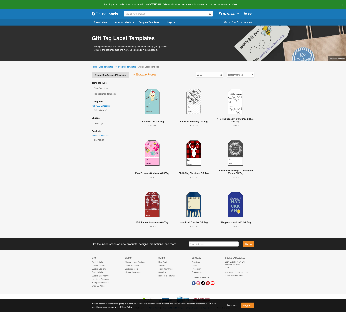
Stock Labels (97, 272)
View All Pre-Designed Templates (110, 75)
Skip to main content (10, 2)
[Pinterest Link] (208, 282)
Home (94, 66)
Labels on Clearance (100, 279)
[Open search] (210, 13)
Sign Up (248, 244)
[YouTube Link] (212, 282)
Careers (195, 265)
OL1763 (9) (99, 140)
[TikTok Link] (203, 282)
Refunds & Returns (166, 275)
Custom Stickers (99, 268)
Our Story (196, 262)
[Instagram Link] (198, 282)
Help (169, 22)
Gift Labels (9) (100, 110)
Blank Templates (101, 88)
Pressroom (196, 268)
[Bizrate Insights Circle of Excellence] (188, 296)
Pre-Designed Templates (125, 66)
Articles (161, 265)
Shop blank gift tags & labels (143, 49)
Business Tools (131, 268)
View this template (337, 58)
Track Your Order (165, 268)
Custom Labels (123, 22)
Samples (162, 272)
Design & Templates (149, 22)
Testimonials (197, 272)
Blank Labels (100, 22)
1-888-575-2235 (247, 22)
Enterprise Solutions (100, 282)
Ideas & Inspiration (133, 272)
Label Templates (106, 66)
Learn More (232, 305)
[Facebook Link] (194, 282)
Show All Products (101, 135)
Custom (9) (99, 123)
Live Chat (232, 22)
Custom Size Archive (100, 275)
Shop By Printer (98, 285)
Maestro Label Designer (135, 262)
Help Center (163, 262)
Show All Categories (101, 105)
